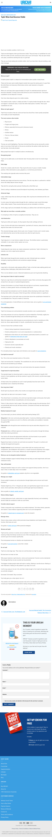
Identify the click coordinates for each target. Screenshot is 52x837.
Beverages (4, 774)
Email (4, 688)
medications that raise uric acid (18, 336)
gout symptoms (41, 351)
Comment (5, 670)
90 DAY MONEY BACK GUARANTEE (42, 7)
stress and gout (12, 525)
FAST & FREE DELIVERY (7, 7)
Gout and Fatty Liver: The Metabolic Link (14, 612)
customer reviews (11, 647)
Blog (2, 777)
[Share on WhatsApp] (19, 589)
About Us (3, 789)
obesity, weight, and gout (17, 491)
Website (5, 694)
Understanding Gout (11, 14)
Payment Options (5, 806)
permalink (34, 594)
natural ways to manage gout (16, 513)
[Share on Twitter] (24, 589)
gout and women (12, 544)
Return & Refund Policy (34, 828)
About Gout (3, 14)
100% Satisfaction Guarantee (8, 792)
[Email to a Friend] (27, 589)
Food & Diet (4, 766)
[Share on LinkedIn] (33, 589)
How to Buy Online (6, 803)
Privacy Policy (4, 817)
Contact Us (4, 811)
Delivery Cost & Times (7, 800)
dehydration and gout (14, 473)
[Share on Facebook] (22, 589)
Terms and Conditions (7, 814)
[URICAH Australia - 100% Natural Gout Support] (26, 2)
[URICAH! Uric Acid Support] (12, 632)
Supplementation (5, 769)
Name (4, 681)
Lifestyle (3, 772)
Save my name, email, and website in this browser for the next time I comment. (24, 701)
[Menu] (2, 2)
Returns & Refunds (6, 809)
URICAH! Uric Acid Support (12, 643)
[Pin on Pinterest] (30, 589)
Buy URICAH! (4, 786)
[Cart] (50, 2)
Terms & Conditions (24, 828)
